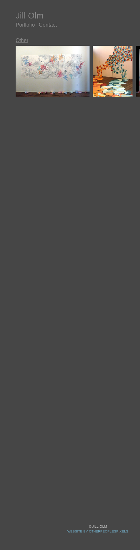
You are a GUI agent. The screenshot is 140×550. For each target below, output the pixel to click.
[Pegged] (53, 71)
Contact (54, 25)
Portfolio (28, 25)
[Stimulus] (113, 71)
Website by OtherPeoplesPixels (97, 531)
